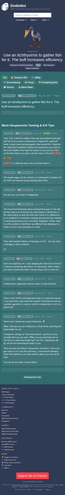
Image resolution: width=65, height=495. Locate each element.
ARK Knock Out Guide (10, 431)
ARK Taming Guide (9, 429)
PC (53, 485)
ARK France (8, 447)
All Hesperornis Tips (32, 377)
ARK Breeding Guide (9, 434)
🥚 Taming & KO (27, 96)
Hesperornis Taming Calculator (21, 65)
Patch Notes (9, 397)
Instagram (5, 421)
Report (57, 96)
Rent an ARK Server (9, 441)
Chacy (48, 489)
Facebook (5, 416)
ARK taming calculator (20, 485)
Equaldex (38, 489)
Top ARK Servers (8, 444)
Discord (5, 410)
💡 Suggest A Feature (10, 457)
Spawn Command (32, 68)
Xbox (57, 485)
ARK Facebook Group (10, 418)
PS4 (61, 485)
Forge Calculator (8, 394)
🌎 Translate (6, 465)
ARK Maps (5, 392)
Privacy (50, 486)
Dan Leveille (24, 486)
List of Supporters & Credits (33, 481)
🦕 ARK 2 (5, 468)
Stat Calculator (49, 65)
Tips (38, 65)
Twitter (4, 413)
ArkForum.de (9, 450)
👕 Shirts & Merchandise (11, 462)
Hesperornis (32, 51)
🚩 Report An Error (9, 460)
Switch (14, 486)
